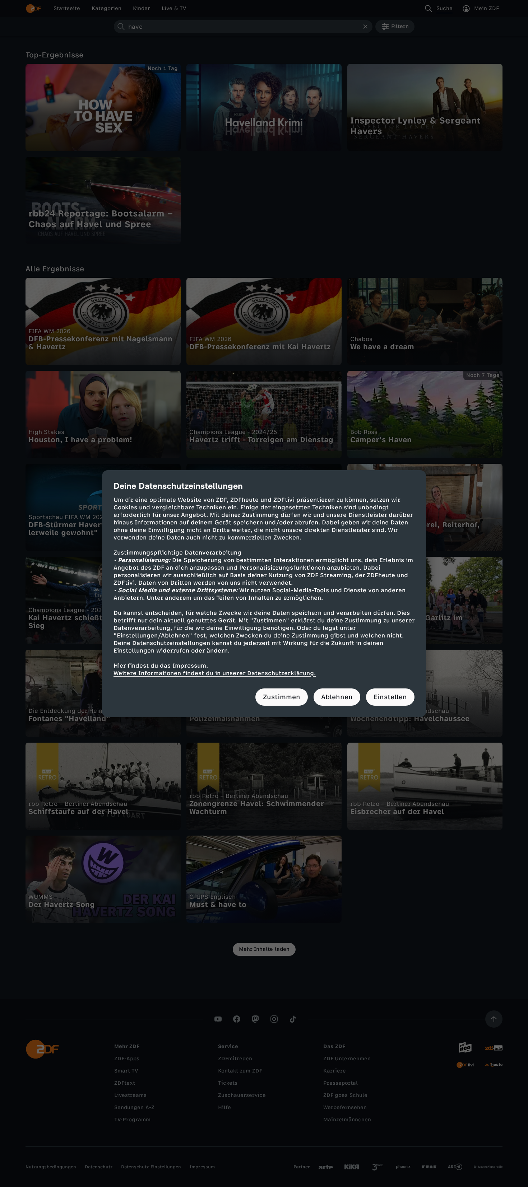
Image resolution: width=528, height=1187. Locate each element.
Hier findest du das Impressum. (161, 665)
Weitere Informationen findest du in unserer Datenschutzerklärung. (215, 673)
